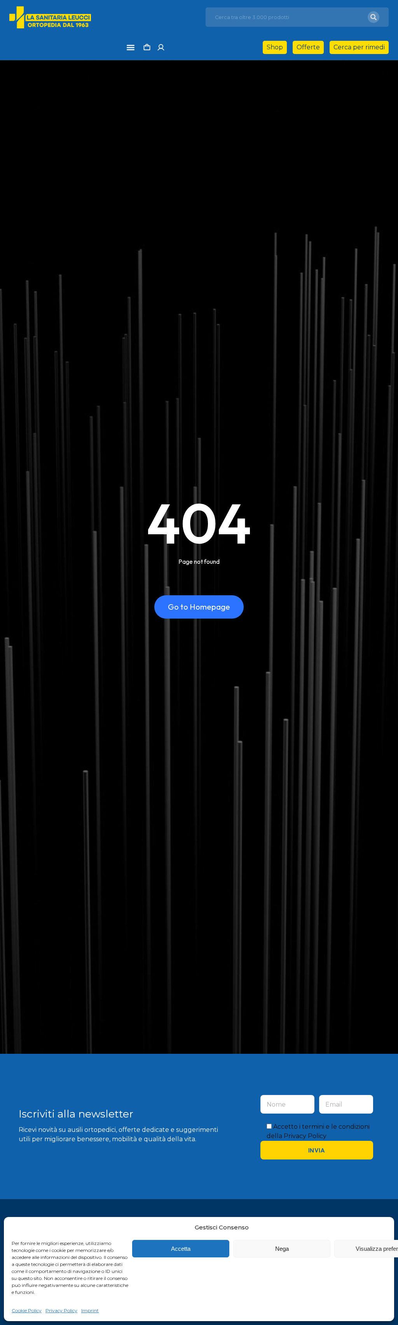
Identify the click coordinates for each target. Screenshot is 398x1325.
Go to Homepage (199, 607)
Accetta (180, 1248)
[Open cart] (147, 47)
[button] (130, 47)
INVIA (316, 1150)
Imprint (90, 1310)
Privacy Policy (61, 1310)
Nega (282, 1248)
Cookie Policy (27, 1310)
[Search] (373, 17)
